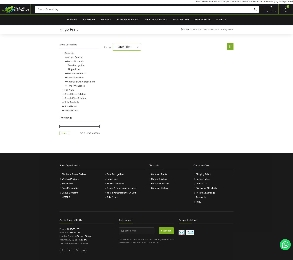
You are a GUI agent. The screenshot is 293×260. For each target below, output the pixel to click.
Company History (159, 188)
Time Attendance (76, 86)
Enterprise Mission (160, 183)
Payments (201, 197)
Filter (64, 133)
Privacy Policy (203, 179)
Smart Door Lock (75, 77)
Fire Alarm (106, 19)
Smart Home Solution (128, 19)
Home (186, 29)
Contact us (201, 183)
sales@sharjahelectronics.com (74, 243)
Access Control (74, 57)
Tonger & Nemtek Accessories (121, 188)
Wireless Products (71, 179)
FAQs (198, 202)
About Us (221, 19)
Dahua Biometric (75, 61)
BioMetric (72, 19)
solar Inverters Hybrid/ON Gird (121, 193)
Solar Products (202, 19)
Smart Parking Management (81, 82)
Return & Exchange (205, 193)
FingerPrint (74, 69)
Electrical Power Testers (74, 174)
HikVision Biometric (76, 73)
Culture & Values (159, 179)
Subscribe (166, 231)
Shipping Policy (203, 174)
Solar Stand (112, 197)
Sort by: (107, 47)
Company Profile (159, 174)
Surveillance (89, 19)
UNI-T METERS (181, 19)
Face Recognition (76, 65)
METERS (66, 197)
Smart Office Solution (156, 19)
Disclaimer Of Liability (206, 188)
